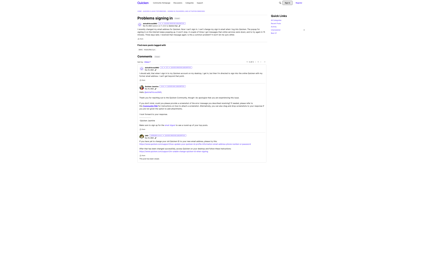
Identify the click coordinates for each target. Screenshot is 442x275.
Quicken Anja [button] (173, 26)
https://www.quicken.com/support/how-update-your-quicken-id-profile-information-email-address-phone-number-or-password (195, 144)
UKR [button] (146, 136)
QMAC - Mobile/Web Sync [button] (147, 50)
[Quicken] (143, 3)
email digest (170, 125)
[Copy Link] (179, 26)
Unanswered (288, 30)
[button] (139, 24)
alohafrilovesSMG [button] (150, 24)
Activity (274, 27)
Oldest (147, 62)
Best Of (274, 33)
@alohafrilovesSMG (152, 92)
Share (140, 39)
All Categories (276, 20)
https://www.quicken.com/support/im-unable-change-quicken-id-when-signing (173, 151)
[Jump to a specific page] (264, 62)
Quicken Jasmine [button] (151, 86)
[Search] (280, 3)
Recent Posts (276, 23)
